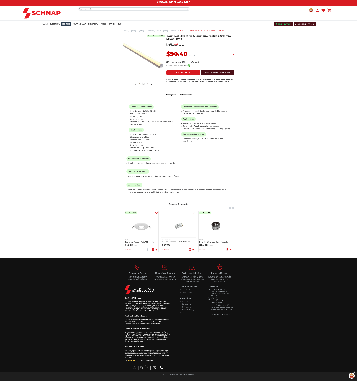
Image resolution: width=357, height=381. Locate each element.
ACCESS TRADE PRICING (304, 24)
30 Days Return (184, 72)
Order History (187, 292)
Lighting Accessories (146, 31)
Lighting (66, 24)
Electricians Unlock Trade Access (217, 72)
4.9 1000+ (139, 360)
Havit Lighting (178, 44)
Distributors (186, 307)
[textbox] (134, 9)
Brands (112, 24)
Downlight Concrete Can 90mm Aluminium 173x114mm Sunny (177, 242)
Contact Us (186, 289)
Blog (120, 24)
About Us (185, 301)
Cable (45, 24)
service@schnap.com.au (220, 300)
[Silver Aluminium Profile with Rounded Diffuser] (144, 56)
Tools (103, 24)
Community (186, 304)
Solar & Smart (79, 24)
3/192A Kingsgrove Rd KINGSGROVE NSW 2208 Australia (220, 293)
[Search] (187, 9)
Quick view (128, 249)
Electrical (55, 24)
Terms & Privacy (188, 310)
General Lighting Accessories (166, 31)
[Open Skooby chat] (352, 376)
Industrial (93, 24)
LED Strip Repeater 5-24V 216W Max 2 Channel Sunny (139, 242)
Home (125, 31)
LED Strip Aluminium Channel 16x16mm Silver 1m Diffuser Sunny (214, 242)
